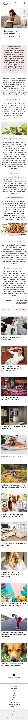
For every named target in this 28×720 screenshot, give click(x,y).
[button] (16, 3)
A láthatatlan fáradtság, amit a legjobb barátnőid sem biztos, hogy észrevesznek (13, 635)
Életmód (14, 695)
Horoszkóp (14, 706)
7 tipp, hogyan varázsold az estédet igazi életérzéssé (11, 399)
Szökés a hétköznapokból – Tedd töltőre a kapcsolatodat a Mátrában (13, 486)
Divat (14, 693)
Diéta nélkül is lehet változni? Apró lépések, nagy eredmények (13, 604)
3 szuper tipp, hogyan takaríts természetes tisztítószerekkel (12, 515)
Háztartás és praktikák (14, 704)
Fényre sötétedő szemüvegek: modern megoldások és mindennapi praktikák (12, 368)
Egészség (14, 688)
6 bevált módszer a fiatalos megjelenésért (11, 338)
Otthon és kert (14, 702)
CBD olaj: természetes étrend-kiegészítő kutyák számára (12, 665)
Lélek (14, 697)
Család (14, 700)
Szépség (14, 691)
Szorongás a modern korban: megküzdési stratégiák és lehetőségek (11, 574)
